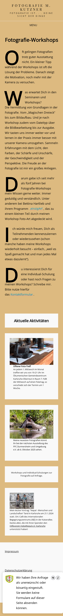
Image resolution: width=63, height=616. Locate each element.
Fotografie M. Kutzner (31, 7)
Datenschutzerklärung (18, 570)
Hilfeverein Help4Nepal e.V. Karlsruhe (27, 525)
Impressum (12, 551)
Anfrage (38, 475)
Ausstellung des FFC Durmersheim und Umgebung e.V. (30, 446)
